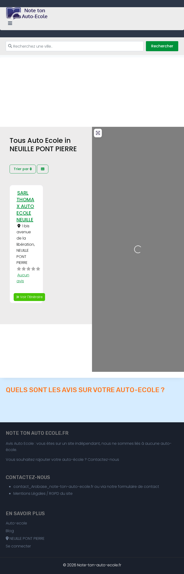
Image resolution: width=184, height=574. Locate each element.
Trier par (22, 169)
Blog (10, 531)
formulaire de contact (138, 486)
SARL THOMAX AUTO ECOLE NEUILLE (25, 206)
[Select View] (42, 169)
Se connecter (18, 546)
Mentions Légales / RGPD (36, 493)
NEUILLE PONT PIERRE (27, 538)
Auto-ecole (16, 523)
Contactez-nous (103, 459)
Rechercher (162, 46)
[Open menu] (10, 23)
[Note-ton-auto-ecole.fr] (27, 13)
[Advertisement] (92, 90)
